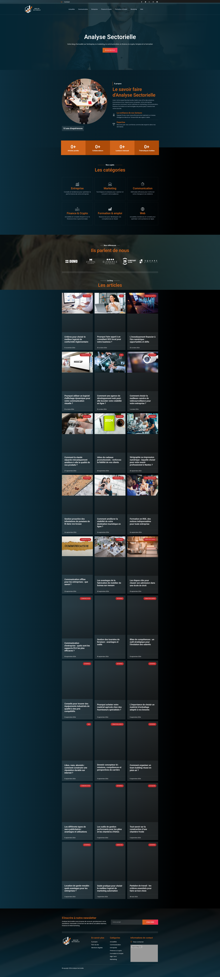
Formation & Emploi (121, 9)
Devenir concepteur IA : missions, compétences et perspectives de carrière (109, 767)
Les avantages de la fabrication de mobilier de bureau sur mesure (109, 583)
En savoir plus (110, 50)
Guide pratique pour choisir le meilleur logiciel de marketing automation (109, 888)
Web (141, 9)
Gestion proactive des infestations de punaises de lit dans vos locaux (77, 521)
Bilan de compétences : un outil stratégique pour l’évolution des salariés (142, 642)
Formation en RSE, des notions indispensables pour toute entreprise (140, 521)
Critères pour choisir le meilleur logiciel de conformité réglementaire (76, 339)
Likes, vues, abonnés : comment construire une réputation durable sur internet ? (75, 769)
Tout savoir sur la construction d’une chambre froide (138, 829)
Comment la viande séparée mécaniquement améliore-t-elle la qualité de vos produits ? (77, 461)
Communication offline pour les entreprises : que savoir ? (76, 582)
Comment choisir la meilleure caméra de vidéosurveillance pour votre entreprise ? (140, 400)
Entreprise (94, 9)
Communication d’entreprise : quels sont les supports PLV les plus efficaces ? (77, 647)
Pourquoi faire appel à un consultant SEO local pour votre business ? (109, 339)
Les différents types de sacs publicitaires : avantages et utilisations (75, 829)
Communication (83, 9)
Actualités (72, 9)
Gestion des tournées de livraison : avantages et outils (108, 642)
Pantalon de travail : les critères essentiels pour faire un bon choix (141, 888)
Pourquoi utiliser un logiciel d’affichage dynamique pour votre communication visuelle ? (77, 400)
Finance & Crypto (106, 9)
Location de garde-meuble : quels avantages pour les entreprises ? (77, 888)
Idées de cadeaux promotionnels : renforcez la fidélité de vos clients (109, 460)
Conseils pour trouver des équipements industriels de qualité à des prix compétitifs (76, 707)
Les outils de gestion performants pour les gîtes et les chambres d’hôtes (109, 829)
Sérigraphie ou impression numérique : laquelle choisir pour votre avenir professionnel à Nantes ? (142, 461)
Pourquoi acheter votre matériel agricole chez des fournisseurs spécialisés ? (109, 707)
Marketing (134, 9)
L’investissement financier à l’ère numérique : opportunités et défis (142, 339)
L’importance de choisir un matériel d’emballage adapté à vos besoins (142, 707)
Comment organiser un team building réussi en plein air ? (140, 768)
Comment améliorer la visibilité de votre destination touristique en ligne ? (109, 523)
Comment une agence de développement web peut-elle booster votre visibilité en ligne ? (109, 400)
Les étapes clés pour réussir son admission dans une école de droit (142, 583)
